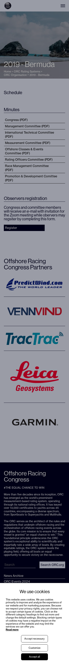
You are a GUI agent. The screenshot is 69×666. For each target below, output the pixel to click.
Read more (12, 629)
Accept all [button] (34, 656)
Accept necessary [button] (34, 638)
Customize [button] (34, 647)
